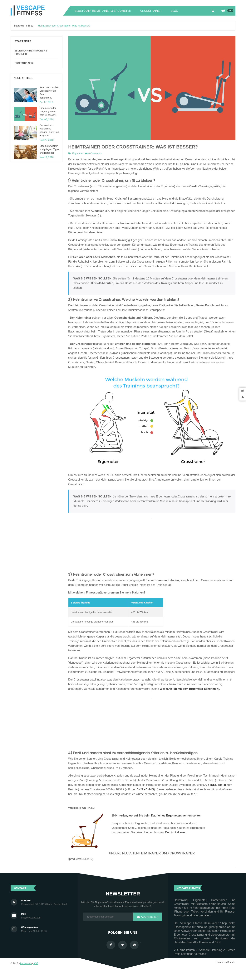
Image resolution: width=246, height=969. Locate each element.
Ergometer (77, 153)
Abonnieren (149, 916)
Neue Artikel (23, 78)
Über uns (220, 962)
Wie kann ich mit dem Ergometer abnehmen (189, 688)
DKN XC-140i (145, 789)
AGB (35, 963)
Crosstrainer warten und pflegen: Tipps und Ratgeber (49, 130)
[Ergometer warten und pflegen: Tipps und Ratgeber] (25, 152)
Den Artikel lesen (175, 832)
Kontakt (231, 962)
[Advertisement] (151, 547)
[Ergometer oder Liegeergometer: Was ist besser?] (25, 114)
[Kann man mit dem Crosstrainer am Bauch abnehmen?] (25, 95)
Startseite (23, 41)
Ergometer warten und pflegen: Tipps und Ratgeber (49, 149)
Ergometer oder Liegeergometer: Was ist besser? (48, 111)
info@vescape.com (31, 918)
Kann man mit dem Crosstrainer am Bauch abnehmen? (49, 92)
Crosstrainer (24, 63)
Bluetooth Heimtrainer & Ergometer (31, 52)
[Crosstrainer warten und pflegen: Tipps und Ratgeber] (25, 133)
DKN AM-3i (218, 784)
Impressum (26, 963)
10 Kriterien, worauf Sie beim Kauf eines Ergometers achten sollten (156, 815)
